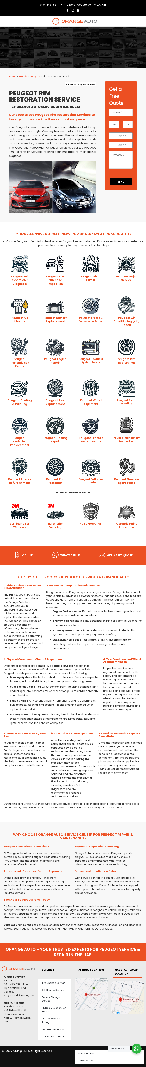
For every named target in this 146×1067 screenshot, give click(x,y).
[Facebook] (68, 10)
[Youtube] (78, 10)
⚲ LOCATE (100, 4)
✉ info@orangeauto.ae (76, 4)
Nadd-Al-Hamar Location (126, 971)
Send (121, 181)
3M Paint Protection (53, 1029)
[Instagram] (73, 10)
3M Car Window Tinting (51, 1020)
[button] (13, 187)
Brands (23, 76)
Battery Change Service (51, 998)
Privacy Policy (86, 1053)
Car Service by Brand (54, 1036)
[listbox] (121, 135)
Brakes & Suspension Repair (54, 1009)
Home (12, 76)
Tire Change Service (53, 983)
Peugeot (35, 76)
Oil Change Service (53, 990)
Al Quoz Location (91, 970)
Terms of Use (85, 1060)
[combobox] (121, 145)
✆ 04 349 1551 (48, 4)
